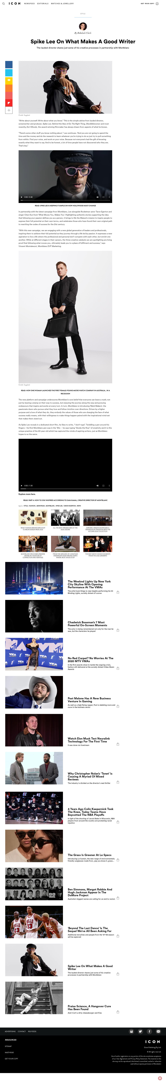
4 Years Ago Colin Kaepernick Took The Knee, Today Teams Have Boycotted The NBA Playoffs (90, 812)
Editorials (43, 3)
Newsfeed (29, 3)
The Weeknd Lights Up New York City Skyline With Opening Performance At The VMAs (89, 584)
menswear (40, 506)
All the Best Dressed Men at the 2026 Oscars (65, 529)
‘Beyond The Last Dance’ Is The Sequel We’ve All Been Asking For (89, 929)
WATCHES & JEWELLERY (62, 3)
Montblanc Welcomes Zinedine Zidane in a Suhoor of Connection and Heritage (33, 556)
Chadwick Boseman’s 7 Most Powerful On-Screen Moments (87, 624)
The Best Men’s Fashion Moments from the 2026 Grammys (97, 555)
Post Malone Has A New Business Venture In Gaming (89, 700)
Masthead (9, 1052)
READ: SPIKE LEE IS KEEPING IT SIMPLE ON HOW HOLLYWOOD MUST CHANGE (65, 205)
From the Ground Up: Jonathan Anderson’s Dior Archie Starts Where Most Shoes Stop (65, 556)
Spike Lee (59, 506)
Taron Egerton (70, 506)
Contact (22, 1031)
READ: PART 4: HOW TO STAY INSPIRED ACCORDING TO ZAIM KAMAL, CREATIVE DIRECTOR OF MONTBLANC (65, 500)
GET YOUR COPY (147, 3)
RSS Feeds (32, 1031)
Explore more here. (27, 494)
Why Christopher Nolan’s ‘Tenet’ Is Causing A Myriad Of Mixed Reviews (90, 776)
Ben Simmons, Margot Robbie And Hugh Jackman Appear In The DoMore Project (90, 892)
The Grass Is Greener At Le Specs (89, 855)
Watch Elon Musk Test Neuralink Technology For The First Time (89, 740)
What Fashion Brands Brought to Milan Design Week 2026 (33, 529)
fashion (32, 506)
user (157, 3)
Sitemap (8, 1046)
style (83, 14)
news (79, 506)
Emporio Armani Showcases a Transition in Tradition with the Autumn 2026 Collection (97, 529)
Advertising (10, 1031)
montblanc (50, 506)
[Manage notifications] (160, 1078)
